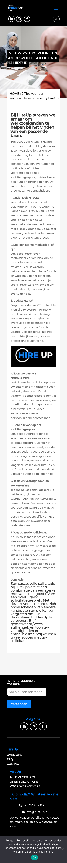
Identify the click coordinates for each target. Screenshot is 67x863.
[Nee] (62, 849)
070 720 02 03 (33, 805)
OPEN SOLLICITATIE (24, 781)
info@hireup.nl (37, 812)
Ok (34, 857)
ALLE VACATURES (22, 777)
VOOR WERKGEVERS (25, 786)
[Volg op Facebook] (27, 19)
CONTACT (14, 763)
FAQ (10, 759)
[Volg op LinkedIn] (11, 19)
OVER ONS (14, 755)
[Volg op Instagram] (19, 19)
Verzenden (19, 704)
